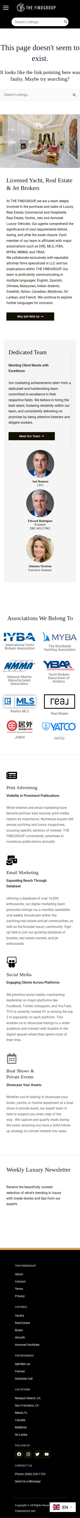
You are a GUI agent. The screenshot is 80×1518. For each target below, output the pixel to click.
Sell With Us (22, 1364)
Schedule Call (23, 1378)
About (19, 1274)
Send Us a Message (28, 1481)
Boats (19, 1330)
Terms (19, 1288)
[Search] (65, 22)
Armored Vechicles (27, 1344)
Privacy (20, 1296)
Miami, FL (21, 1412)
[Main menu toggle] (6, 8)
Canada (20, 1420)
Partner (20, 1371)
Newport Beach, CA (28, 1398)
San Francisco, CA (27, 1405)
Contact (20, 1281)
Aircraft (20, 1337)
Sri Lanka (21, 1434)
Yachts (19, 1315)
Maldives (21, 1427)
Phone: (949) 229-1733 (30, 1474)
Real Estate (22, 1323)
